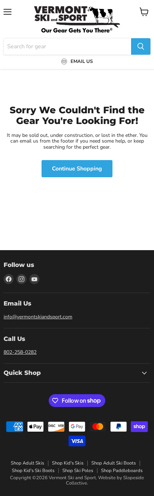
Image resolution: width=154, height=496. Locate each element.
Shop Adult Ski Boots (113, 463)
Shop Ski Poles (77, 470)
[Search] (140, 46)
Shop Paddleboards (122, 470)
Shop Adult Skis (27, 463)
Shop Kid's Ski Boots (33, 470)
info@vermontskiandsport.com (38, 316)
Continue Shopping (77, 169)
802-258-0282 (20, 352)
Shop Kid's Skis (67, 463)
